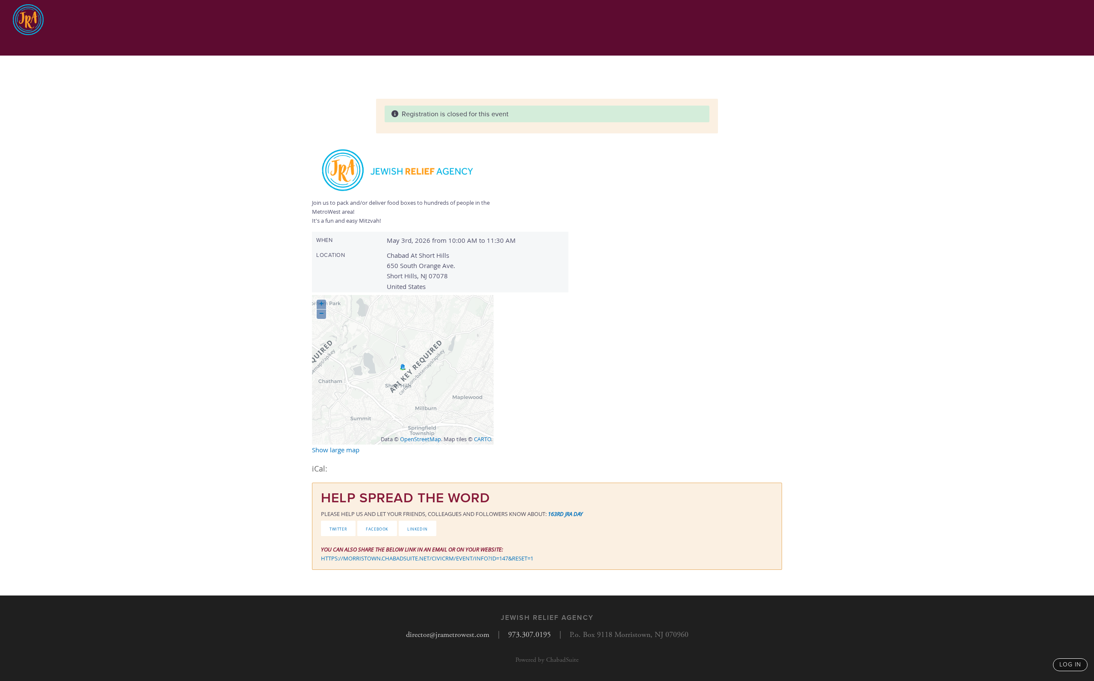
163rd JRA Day (565, 514)
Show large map (335, 449)
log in (1070, 664)
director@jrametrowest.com (447, 635)
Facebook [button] (377, 528)
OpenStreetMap (420, 439)
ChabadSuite (562, 660)
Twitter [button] (338, 528)
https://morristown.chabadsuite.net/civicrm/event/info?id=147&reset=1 (427, 558)
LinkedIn (417, 528)
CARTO (482, 439)
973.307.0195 (529, 635)
